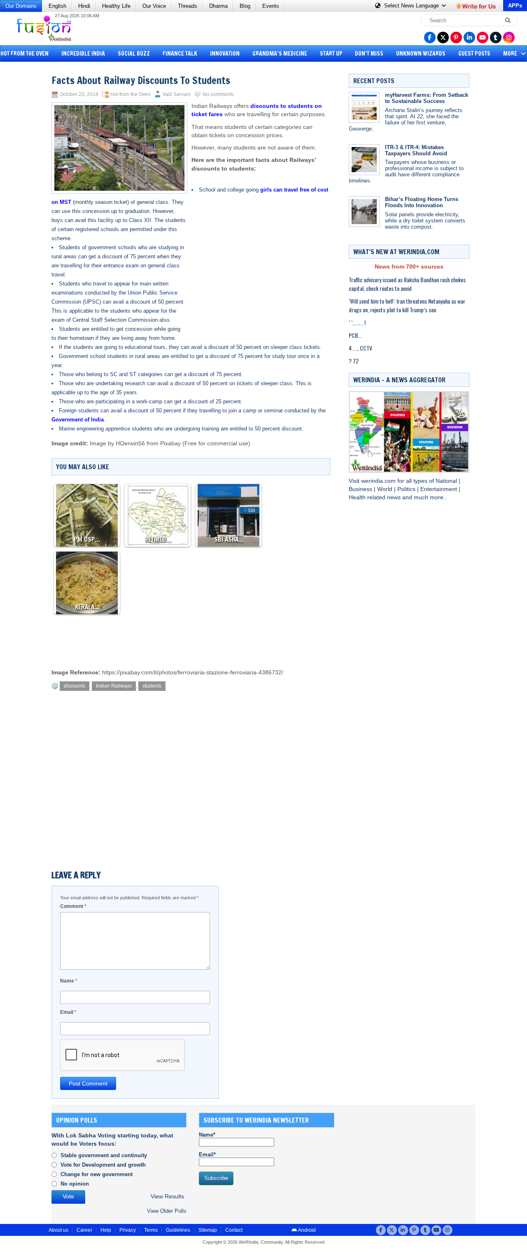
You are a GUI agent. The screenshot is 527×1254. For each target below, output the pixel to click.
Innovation (225, 53)
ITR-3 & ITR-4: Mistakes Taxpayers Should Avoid (416, 150)
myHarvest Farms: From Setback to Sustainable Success (426, 98)
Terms (151, 1230)
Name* (207, 1135)
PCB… (355, 335)
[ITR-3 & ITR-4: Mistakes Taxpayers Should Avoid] (364, 159)
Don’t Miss (369, 53)
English (57, 6)
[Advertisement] (37, 191)
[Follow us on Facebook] (430, 37)
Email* (207, 1154)
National (447, 481)
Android (306, 1230)
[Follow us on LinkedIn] (469, 37)
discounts (74, 686)
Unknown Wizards (420, 53)
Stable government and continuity (104, 1155)
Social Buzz (134, 53)
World (385, 489)
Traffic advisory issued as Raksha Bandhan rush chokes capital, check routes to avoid (407, 283)
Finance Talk (180, 53)
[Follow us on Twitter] (443, 37)
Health (358, 497)
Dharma (218, 6)
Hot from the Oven (130, 94)
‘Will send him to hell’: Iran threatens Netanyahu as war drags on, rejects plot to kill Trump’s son (407, 305)
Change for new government (97, 1174)
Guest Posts (474, 53)
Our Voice (154, 6)
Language (412, 5)
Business (361, 489)
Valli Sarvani (177, 94)
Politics (407, 489)
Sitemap (207, 1230)
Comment (73, 906)
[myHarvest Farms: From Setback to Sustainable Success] (364, 107)
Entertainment (439, 489)
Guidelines (178, 1230)
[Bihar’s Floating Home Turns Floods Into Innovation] (364, 211)
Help (105, 1230)
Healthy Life (116, 6)
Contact (234, 1230)
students (151, 686)
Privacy (127, 1230)
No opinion (75, 1184)
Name (68, 981)
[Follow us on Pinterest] (456, 37)
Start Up (331, 53)
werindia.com (379, 481)
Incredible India (83, 53)
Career (84, 1230)
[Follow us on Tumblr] (495, 37)
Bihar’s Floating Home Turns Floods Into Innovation (421, 202)
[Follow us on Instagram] (509, 37)
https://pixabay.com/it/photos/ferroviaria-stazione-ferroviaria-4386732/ (192, 672)
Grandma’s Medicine (279, 53)
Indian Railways (114, 686)
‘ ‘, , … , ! (357, 322)
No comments (218, 94)
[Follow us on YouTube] (482, 37)
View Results (167, 1196)
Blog (245, 6)
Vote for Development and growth (103, 1165)
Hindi (84, 6)
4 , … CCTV (360, 348)
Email (68, 1012)
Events (270, 6)
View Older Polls (167, 1211)
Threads (187, 6)
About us (58, 1230)
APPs (515, 5)
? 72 (354, 360)
